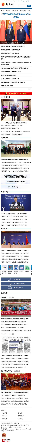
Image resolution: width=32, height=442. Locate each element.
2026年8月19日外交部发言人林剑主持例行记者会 (14, 219)
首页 (2, 10)
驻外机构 (20, 413)
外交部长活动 (5, 97)
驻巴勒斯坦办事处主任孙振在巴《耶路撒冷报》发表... (15, 364)
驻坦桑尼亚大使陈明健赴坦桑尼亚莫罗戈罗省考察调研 (15, 401)
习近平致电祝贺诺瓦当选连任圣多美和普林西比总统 (14, 68)
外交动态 (23, 10)
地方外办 (4, 416)
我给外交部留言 (19, 283)
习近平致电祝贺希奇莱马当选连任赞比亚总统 (13, 46)
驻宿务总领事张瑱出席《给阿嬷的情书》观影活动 (14, 404)
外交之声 (3, 334)
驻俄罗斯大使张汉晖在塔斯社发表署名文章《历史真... (15, 361)
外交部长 (15, 10)
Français (11, 1)
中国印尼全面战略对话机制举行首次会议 (11, 134)
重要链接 (4, 418)
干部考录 (20, 418)
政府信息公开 (18, 288)
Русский (20, 1)
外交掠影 (11, 334)
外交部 (8, 10)
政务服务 (17, 279)
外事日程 (15, 187)
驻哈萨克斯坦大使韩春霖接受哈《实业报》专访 (13, 367)
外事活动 (3, 297)
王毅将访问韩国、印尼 (7, 85)
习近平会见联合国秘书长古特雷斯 (11, 43)
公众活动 (11, 297)
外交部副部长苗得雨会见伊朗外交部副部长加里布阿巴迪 (16, 162)
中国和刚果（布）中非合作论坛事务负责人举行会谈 (14, 171)
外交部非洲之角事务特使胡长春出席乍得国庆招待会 (14, 262)
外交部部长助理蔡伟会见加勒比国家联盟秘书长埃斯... (15, 168)
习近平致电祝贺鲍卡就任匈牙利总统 (16, 15)
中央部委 (4, 413)
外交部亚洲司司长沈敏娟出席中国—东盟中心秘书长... (15, 256)
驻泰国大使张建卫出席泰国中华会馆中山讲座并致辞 (14, 398)
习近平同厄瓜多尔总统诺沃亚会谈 (10, 53)
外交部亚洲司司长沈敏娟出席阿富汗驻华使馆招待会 (14, 259)
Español (15, 1)
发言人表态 (5, 192)
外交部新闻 (5, 138)
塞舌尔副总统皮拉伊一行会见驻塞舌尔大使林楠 (13, 321)
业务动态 (4, 229)
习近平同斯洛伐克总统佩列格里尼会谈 (11, 71)
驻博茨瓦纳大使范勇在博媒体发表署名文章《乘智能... (15, 358)
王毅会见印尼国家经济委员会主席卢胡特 (11, 125)
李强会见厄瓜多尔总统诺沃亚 (8, 75)
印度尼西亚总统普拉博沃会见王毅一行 (11, 128)
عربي (24, 1)
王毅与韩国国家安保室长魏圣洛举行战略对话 (13, 82)
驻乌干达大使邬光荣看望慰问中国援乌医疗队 (13, 395)
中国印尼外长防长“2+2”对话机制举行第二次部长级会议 (15, 131)
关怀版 (27, 1)
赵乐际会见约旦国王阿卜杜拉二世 (10, 78)
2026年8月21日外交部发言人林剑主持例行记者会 (14, 213)
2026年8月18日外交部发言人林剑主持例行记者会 (14, 222)
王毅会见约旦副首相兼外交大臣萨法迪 (16, 123)
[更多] (29, 89)
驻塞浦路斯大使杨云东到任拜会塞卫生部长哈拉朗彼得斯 (16, 330)
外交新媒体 (21, 416)
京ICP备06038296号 (21, 429)
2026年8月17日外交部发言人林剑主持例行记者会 (14, 225)
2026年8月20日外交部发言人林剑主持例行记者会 (14, 216)
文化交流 (17, 371)
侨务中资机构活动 (6, 371)
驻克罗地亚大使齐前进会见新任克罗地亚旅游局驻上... (15, 324)
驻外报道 (4, 293)
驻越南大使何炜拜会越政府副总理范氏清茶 (12, 327)
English (6, 1)
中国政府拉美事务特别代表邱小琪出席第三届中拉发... (15, 253)
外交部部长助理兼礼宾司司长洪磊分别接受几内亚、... (15, 165)
